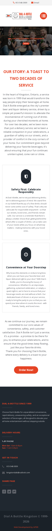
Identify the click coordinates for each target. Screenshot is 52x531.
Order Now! (26, 43)
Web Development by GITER (26, 527)
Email (36, 2)
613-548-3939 (21, 2)
